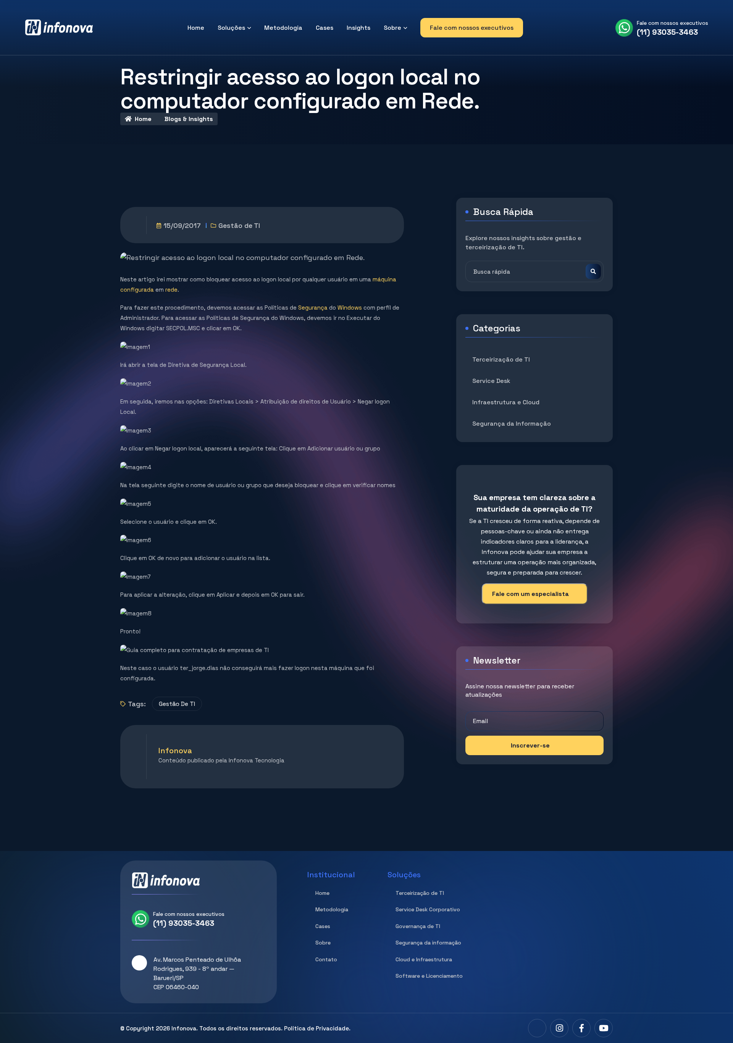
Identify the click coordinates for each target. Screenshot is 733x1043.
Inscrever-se (530, 745)
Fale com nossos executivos (471, 28)
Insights (358, 28)
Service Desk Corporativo (428, 909)
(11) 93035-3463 (667, 32)
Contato (326, 959)
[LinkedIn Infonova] (537, 1028)
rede (171, 289)
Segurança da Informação (511, 424)
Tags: (137, 703)
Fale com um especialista (530, 594)
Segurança (313, 307)
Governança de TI (418, 926)
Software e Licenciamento (429, 975)
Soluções (231, 28)
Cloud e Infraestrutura (424, 959)
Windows (349, 307)
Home (195, 28)
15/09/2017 (182, 225)
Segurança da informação (428, 942)
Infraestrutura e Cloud (505, 402)
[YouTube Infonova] (603, 1028)
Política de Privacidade (316, 1028)
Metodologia (283, 28)
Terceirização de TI (501, 359)
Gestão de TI (239, 225)
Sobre (392, 28)
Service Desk (491, 381)
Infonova (183, 1028)
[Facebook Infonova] (581, 1028)
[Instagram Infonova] (559, 1028)
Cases (324, 28)
